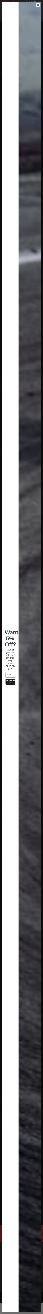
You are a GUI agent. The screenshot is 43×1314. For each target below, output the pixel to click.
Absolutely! (10, 682)
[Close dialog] (38, 5)
